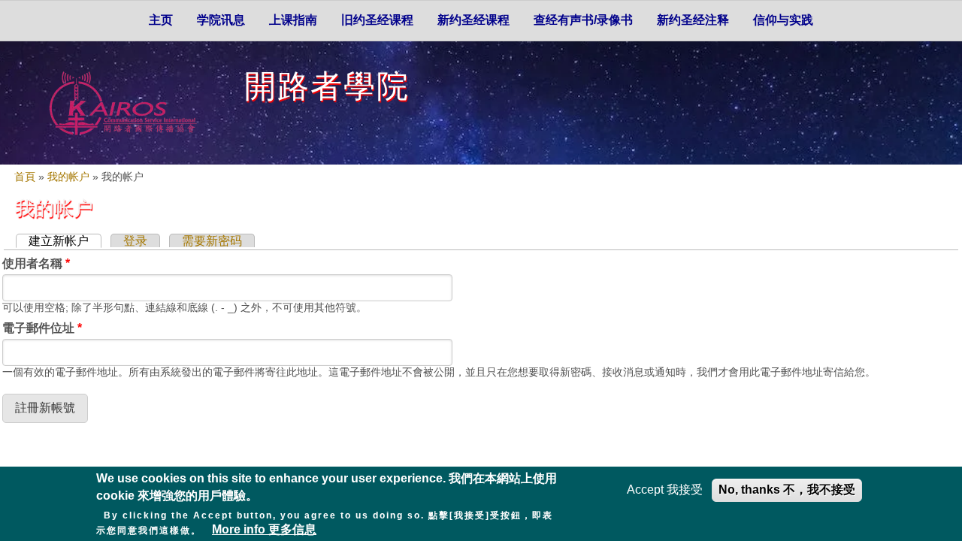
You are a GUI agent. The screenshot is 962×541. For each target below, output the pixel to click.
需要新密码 (212, 240)
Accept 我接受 (665, 489)
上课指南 (293, 20)
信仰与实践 (783, 20)
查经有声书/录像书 (583, 20)
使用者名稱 (36, 263)
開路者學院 (327, 86)
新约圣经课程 (473, 20)
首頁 (24, 177)
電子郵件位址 (42, 328)
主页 (161, 20)
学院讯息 (221, 20)
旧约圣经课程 (377, 20)
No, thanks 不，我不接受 (786, 489)
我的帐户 (68, 177)
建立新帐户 (65, 240)
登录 (135, 240)
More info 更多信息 (264, 529)
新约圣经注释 (693, 20)
